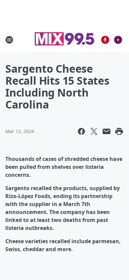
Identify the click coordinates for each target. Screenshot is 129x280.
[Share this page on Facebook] (81, 131)
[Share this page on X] (94, 131)
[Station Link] (64, 39)
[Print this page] (119, 131)
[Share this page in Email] (106, 131)
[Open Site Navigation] (9, 40)
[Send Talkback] (105, 40)
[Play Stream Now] (118, 40)
